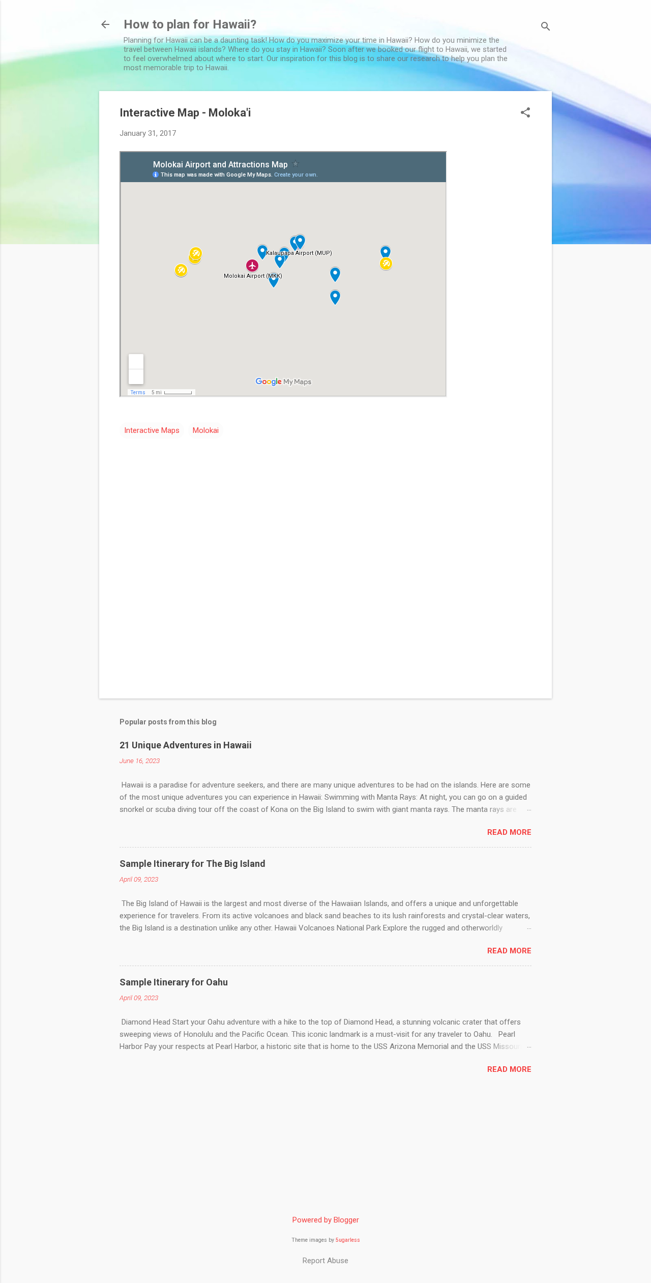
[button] (525, 113)
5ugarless (348, 1240)
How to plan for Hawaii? (190, 24)
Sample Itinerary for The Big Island (192, 863)
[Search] (546, 27)
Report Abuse (325, 1260)
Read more (509, 832)
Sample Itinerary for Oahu (174, 982)
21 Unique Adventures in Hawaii (186, 745)
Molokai (206, 430)
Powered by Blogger (325, 1219)
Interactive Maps (152, 430)
